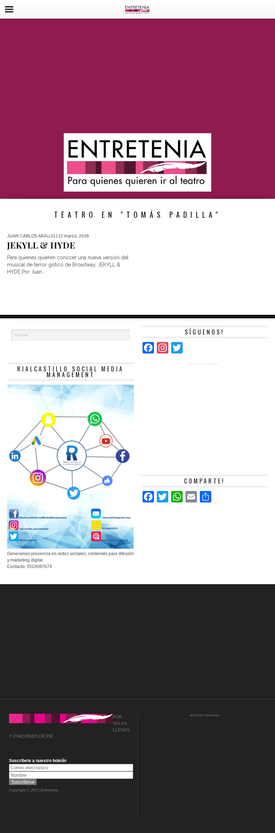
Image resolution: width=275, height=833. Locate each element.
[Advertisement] (137, 76)
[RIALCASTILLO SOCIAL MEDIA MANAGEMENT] (70, 547)
